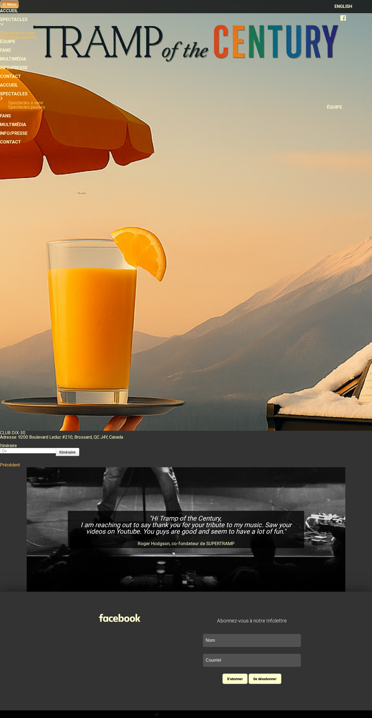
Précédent (10, 465)
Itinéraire (67, 452)
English (343, 6)
